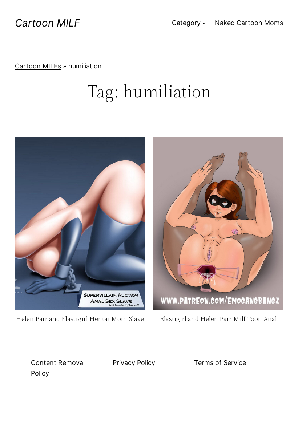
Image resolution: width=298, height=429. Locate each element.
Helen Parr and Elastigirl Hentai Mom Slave (80, 319)
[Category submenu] (204, 23)
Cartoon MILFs (38, 66)
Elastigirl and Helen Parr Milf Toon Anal (218, 319)
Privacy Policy (134, 362)
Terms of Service (220, 362)
